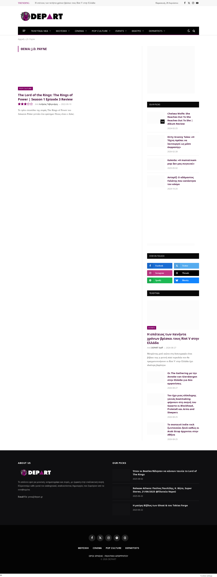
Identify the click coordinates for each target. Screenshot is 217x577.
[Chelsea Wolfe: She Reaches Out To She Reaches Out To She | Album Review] (156, 118)
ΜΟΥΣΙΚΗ (61, 30)
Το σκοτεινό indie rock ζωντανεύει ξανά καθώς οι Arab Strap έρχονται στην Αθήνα (183, 429)
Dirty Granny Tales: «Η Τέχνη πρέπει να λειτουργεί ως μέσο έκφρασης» (180, 142)
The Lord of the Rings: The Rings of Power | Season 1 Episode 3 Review (45, 97)
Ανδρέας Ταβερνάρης (48, 104)
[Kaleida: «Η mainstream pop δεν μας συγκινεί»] (156, 164)
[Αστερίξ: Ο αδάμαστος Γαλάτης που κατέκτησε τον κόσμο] (156, 181)
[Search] (193, 30)
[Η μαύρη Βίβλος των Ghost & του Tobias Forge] (121, 509)
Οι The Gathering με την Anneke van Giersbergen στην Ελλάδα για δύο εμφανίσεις (182, 378)
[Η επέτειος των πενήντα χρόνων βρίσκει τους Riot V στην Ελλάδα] (173, 315)
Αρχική (21, 39)
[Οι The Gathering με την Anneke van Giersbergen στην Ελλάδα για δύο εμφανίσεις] (156, 377)
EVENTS (119, 30)
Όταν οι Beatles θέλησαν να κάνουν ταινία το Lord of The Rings (165, 472)
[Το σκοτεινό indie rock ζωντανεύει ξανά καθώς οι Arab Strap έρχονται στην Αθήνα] (156, 428)
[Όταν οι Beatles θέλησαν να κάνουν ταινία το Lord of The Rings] (121, 475)
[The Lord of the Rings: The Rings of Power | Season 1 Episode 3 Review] (46, 74)
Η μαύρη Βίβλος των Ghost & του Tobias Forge (160, 505)
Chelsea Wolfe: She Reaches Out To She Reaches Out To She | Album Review (180, 118)
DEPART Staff (157, 347)
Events (151, 327)
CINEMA (79, 30)
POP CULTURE (100, 30)
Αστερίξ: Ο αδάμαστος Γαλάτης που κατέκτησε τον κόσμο (181, 181)
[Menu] (24, 30)
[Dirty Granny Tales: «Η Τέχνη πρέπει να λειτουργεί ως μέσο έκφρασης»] (156, 141)
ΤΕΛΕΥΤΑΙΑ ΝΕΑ (39, 30)
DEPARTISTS (155, 30)
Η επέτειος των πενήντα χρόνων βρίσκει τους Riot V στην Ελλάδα (65, 3)
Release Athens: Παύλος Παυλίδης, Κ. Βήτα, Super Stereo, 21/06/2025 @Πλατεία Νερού (162, 490)
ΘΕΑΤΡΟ (136, 30)
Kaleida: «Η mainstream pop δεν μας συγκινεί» (181, 161)
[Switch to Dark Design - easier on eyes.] (189, 30)
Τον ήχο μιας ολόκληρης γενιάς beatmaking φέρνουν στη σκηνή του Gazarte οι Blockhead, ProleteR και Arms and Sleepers (181, 404)
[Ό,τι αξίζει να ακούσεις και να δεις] (42, 16)
